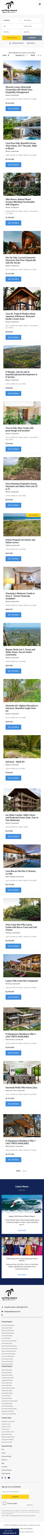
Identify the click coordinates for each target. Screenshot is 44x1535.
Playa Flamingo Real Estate (9, 1346)
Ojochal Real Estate (7, 1406)
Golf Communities (7, 1442)
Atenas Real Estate (7, 1370)
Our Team (4, 1467)
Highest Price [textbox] (21, 55)
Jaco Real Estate (6, 1338)
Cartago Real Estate (7, 1380)
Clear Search (31, 43)
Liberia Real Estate (7, 1398)
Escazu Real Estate (7, 1328)
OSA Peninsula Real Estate (9, 1409)
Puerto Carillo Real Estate (9, 1414)
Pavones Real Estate (7, 1359)
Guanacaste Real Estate (8, 1388)
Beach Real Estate (7, 1434)
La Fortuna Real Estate (8, 1356)
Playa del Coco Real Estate (9, 1341)
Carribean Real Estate (8, 1378)
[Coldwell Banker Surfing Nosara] (10, 7)
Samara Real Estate (7, 1336)
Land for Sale (5, 1429)
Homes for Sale (6, 1424)
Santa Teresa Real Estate (8, 1354)
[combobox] (12, 20)
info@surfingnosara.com (12, 1311)
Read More (22, 1230)
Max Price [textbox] (27, 32)
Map (5, 55)
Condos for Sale (6, 1426)
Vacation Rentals (6, 1456)
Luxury (3, 1453)
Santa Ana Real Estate (8, 1330)
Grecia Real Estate (7, 1385)
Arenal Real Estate (7, 1372)
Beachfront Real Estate (8, 1437)
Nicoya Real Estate (7, 1403)
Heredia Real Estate (7, 1393)
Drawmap (32, 38)
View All (22, 1190)
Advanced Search (18, 43)
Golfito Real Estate (7, 1390)
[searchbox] (12, 26)
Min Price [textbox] (6, 32)
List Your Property (7, 1470)
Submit (15, 1496)
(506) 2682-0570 (22, 1307)
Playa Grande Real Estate (9, 1351)
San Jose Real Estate (7, 1361)
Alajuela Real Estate (7, 1375)
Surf (3, 1449)
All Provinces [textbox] (27, 20)
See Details (13, 108)
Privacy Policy (12, 1512)
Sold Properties (6, 1473)
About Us (4, 1460)
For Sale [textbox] (7, 20)
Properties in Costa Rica (8, 1421)
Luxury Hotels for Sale (8, 1432)
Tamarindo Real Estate (8, 1325)
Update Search (12, 38)
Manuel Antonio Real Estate (9, 1348)
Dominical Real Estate (8, 1333)
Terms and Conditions (26, 1529)
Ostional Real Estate (7, 1364)
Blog (3, 1463)
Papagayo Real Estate (8, 1411)
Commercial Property (7, 1439)
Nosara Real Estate (7, 1343)
